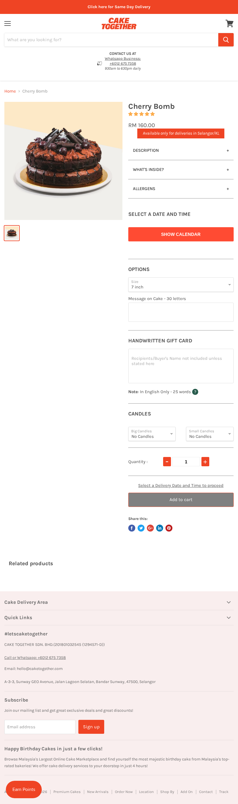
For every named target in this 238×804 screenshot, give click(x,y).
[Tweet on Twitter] (141, 528)
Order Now (124, 791)
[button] (142, 114)
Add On (187, 791)
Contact (206, 791)
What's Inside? (148, 169)
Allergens (144, 188)
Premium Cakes (67, 791)
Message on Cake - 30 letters (157, 298)
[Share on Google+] (150, 528)
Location (146, 791)
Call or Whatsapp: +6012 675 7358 (35, 657)
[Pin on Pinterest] (168, 528)
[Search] (226, 39)
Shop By (167, 791)
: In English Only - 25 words (174, 391)
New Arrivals (98, 791)
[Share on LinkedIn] (159, 528)
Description (146, 150)
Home (10, 91)
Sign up (91, 726)
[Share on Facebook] (131, 528)
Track (223, 791)
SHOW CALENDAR (181, 234)
